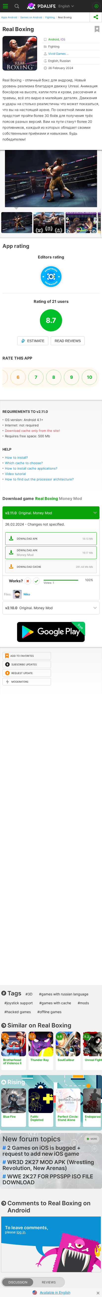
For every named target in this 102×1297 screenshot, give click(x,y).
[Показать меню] (5, 6)
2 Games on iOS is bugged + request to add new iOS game (41, 1151)
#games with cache (55, 1003)
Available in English (55, 1292)
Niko (27, 594)
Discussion (17, 1282)
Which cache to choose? (24, 463)
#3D (29, 994)
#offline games (49, 1012)
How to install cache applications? (31, 468)
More (94, 1138)
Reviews (49, 1282)
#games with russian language (63, 994)
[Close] (98, 1293)
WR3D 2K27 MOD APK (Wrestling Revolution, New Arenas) (48, 1165)
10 (89, 377)
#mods (83, 1003)
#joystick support (18, 1003)
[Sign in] (96, 6)
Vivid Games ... (58, 53)
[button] (49, 222)
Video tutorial (15, 474)
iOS (62, 39)
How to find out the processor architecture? (39, 479)
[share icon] (96, 17)
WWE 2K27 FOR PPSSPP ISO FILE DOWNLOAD (47, 1179)
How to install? (16, 457)
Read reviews (68, 341)
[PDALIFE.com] (41, 6)
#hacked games (17, 1012)
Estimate (35, 341)
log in (21, 1232)
